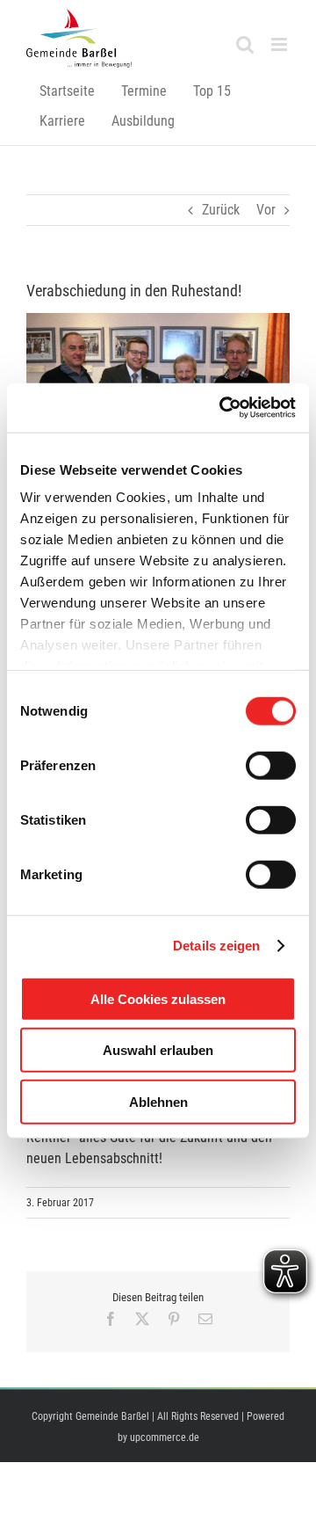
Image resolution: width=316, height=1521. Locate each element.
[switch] (271, 765)
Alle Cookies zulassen (158, 998)
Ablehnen (158, 1101)
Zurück (221, 209)
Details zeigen (216, 945)
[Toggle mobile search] (245, 44)
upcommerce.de (164, 1437)
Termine (144, 91)
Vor (266, 209)
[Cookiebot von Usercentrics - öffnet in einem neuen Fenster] (223, 408)
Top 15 (212, 91)
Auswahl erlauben (158, 1050)
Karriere (62, 121)
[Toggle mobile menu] (280, 44)
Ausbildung (143, 121)
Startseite (67, 91)
